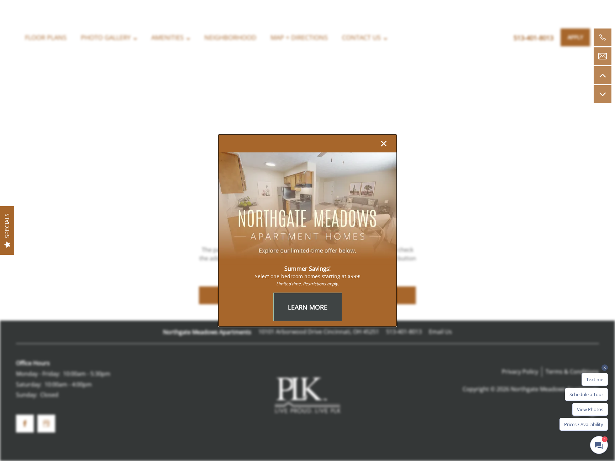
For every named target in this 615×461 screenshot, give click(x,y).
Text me (594, 379)
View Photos (590, 409)
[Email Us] (602, 56)
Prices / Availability (583, 424)
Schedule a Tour (586, 394)
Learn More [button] (307, 306)
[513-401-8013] (602, 37)
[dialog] (307, 231)
